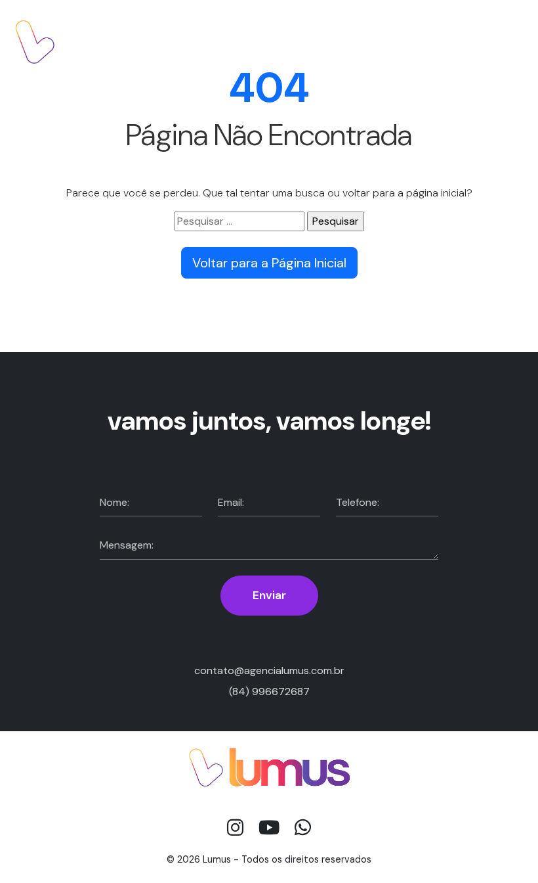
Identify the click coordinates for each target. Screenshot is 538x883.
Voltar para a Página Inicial (269, 262)
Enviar (269, 595)
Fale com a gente (467, 41)
